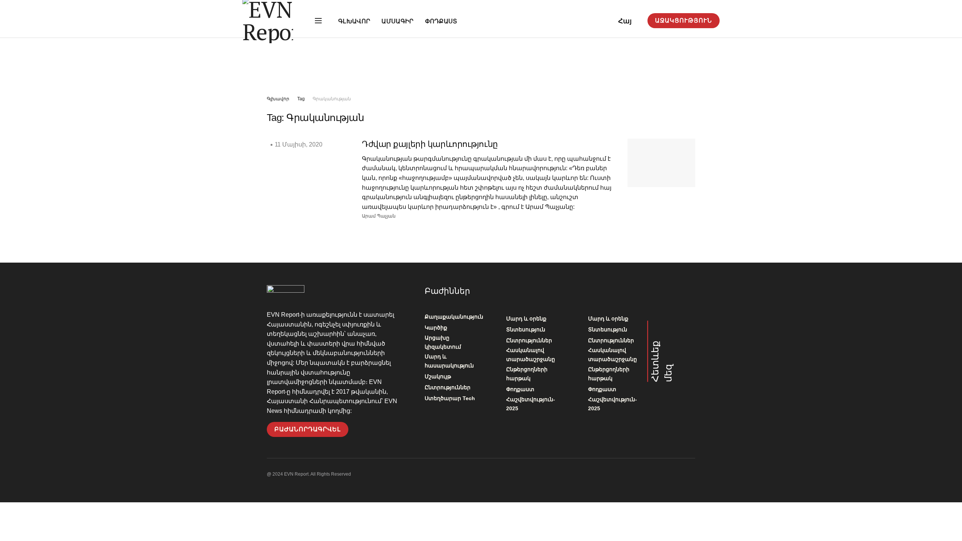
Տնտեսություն (525, 329)
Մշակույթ (438, 376)
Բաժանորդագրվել (307, 429)
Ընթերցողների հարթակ (527, 373)
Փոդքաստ (441, 21)
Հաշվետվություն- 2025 (530, 403)
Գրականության (332, 98)
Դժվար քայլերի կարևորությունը (430, 144)
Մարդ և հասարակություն (449, 361)
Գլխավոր (354, 21)
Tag (301, 98)
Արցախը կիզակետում (443, 342)
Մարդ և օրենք (526, 319)
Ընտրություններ (447, 387)
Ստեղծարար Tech (450, 398)
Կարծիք (436, 328)
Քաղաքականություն (454, 317)
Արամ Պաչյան (379, 216)
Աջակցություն (683, 20)
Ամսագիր (397, 21)
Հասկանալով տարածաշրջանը (530, 354)
